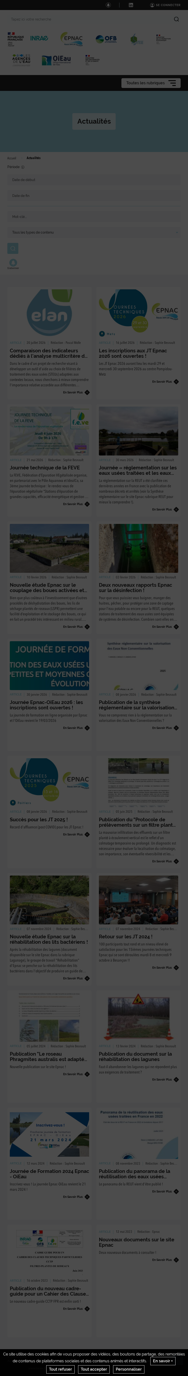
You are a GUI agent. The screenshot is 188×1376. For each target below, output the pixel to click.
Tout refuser (60, 1369)
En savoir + (163, 1361)
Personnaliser (129, 1369)
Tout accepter (94, 1369)
